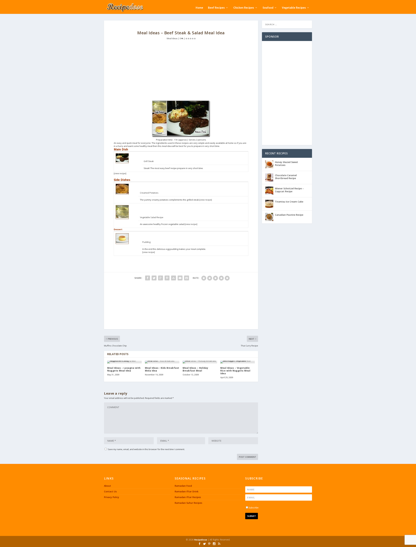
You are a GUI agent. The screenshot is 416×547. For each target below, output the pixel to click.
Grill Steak (149, 161)
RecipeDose (200, 539)
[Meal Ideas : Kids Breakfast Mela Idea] (162, 362)
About (107, 485)
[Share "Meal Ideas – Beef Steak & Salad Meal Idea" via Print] (186, 278)
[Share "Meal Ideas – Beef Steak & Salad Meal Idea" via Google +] (160, 278)
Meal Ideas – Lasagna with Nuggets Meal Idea (124, 369)
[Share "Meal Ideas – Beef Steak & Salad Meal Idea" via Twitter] (154, 278)
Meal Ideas (172, 38)
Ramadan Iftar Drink (186, 491)
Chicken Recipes (243, 7)
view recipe (120, 173)
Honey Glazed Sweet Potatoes (286, 164)
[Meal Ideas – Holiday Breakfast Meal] (200, 362)
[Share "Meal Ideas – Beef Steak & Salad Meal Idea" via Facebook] (147, 278)
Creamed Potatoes (149, 192)
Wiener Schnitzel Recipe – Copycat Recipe (289, 190)
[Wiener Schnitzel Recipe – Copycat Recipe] (269, 191)
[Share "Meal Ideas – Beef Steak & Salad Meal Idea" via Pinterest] (167, 278)
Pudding (146, 242)
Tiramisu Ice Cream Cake (289, 201)
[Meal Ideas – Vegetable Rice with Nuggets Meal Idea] (237, 362)
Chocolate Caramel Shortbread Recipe (286, 177)
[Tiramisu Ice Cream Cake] (269, 204)
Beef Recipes (216, 7)
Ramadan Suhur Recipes (188, 502)
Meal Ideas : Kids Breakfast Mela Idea (162, 369)
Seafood (268, 7)
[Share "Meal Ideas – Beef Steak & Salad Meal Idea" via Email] (180, 278)
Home (199, 7)
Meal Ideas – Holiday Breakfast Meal (195, 369)
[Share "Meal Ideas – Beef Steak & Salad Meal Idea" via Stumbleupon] (173, 278)
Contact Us (110, 491)
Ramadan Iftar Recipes (188, 497)
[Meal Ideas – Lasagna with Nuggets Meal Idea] (124, 362)
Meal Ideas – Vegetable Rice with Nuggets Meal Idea (235, 370)
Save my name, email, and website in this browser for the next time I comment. (146, 449)
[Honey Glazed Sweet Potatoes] (269, 164)
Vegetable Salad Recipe (151, 217)
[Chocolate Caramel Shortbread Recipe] (269, 177)
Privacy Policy (111, 497)
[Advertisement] (181, 72)
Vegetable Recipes (294, 7)
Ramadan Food (183, 485)
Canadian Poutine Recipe (289, 214)
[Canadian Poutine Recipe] (269, 217)
